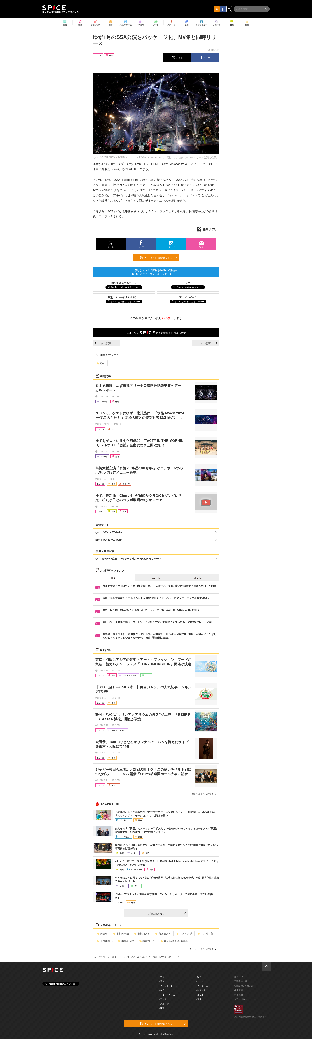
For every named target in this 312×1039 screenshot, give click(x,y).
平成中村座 (106, 941)
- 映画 (161, 1008)
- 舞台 (161, 981)
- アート (163, 999)
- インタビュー (203, 985)
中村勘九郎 (207, 933)
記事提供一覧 (240, 981)
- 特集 (199, 999)
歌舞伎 (104, 933)
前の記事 (106, 343)
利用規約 (238, 994)
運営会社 (238, 976)
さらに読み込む (156, 913)
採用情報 (238, 990)
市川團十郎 (122, 933)
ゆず (102, 363)
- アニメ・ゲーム (167, 994)
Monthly (198, 578)
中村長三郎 (148, 941)
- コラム (200, 994)
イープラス (99, 956)
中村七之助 (186, 933)
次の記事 (206, 343)
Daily (114, 578)
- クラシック (165, 990)
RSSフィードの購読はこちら (157, 257)
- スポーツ (164, 1003)
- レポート (201, 990)
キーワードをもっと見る (201, 948)
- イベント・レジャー (169, 985)
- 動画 (199, 976)
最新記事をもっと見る (202, 793)
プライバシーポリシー (245, 999)
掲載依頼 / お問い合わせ (245, 985)
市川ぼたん (165, 933)
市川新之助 (143, 933)
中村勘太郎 (127, 941)
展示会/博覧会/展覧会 (176, 941)
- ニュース (201, 981)
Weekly (156, 578)
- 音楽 (161, 976)
